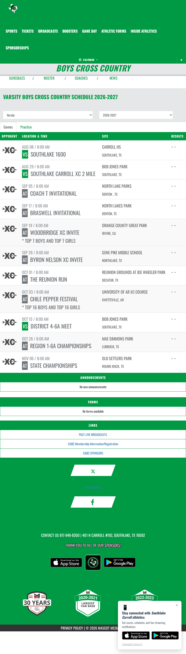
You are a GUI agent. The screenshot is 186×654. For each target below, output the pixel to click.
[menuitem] (28, 31)
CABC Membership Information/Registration (93, 443)
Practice (26, 127)
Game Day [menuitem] (89, 31)
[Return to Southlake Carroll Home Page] (12, 5)
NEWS (113, 78)
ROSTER (49, 78)
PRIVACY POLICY (72, 628)
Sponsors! (113, 545)
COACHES (81, 78)
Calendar (88, 60)
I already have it (132, 644)
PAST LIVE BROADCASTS (93, 434)
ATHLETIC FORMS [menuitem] (113, 31)
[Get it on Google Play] (165, 635)
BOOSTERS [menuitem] (70, 31)
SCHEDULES (17, 78)
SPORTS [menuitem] (11, 31)
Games (8, 127)
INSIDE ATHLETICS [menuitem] (144, 31)
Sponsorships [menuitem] (17, 47)
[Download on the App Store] (136, 635)
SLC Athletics (93, 487)
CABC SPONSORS (93, 453)
